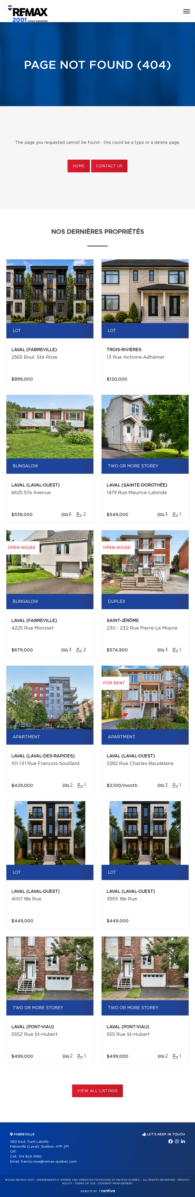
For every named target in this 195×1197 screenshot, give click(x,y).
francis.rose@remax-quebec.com (49, 1161)
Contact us (109, 166)
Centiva (107, 1190)
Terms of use (85, 1183)
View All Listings (97, 1091)
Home (79, 166)
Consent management (115, 1183)
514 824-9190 (30, 1156)
